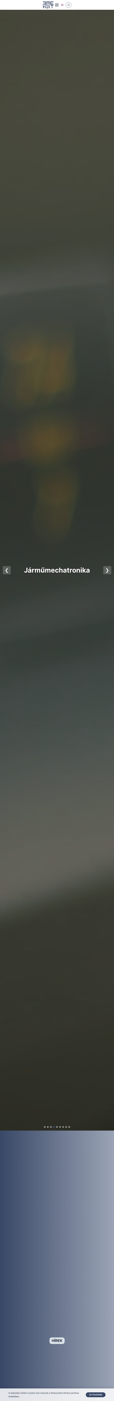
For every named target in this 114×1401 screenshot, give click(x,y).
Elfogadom (95, 1395)
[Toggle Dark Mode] (68, 5)
